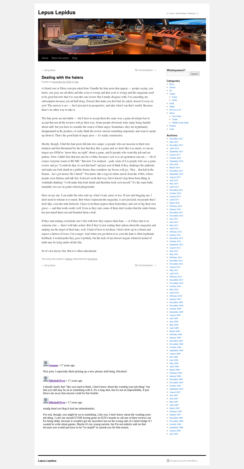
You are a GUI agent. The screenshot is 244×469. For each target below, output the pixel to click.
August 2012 (175, 247)
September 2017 (176, 151)
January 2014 (175, 209)
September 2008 (176, 350)
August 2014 (175, 196)
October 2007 (175, 385)
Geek (172, 103)
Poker (174, 96)
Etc (171, 90)
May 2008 (174, 363)
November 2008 (176, 343)
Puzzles (173, 125)
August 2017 (175, 154)
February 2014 (176, 205)
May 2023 (174, 141)
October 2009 (175, 308)
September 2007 (176, 388)
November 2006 (176, 420)
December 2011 (176, 260)
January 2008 (175, 376)
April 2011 (174, 273)
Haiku (172, 106)
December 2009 (176, 302)
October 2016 (175, 157)
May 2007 (174, 401)
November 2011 (176, 263)
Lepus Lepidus (57, 12)
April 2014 (174, 199)
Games (69, 258)
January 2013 (175, 234)
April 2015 (174, 186)
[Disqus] (99, 311)
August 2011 (175, 266)
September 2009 (176, 311)
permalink (92, 258)
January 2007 (175, 414)
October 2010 (175, 286)
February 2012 (176, 257)
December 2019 (176, 144)
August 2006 (175, 430)
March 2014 (175, 202)
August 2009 (175, 315)
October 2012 (175, 241)
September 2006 (176, 427)
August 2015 (175, 177)
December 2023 (176, 138)
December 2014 (176, 189)
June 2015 (174, 180)
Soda (172, 128)
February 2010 (176, 295)
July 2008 (174, 356)
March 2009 (175, 331)
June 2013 (174, 222)
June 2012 (174, 250)
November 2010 (176, 282)
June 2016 (174, 164)
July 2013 (174, 218)
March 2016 (175, 167)
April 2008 (174, 366)
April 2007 (174, 404)
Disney (173, 87)
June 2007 (174, 398)
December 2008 (176, 340)
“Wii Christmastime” (145, 69)
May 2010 (174, 289)
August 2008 (175, 353)
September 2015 (176, 173)
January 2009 (175, 337)
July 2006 (174, 433)
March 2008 (175, 369)
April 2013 (174, 228)
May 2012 (174, 254)
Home (45, 58)
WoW (174, 100)
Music (172, 112)
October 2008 (175, 347)
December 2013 (176, 212)
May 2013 (174, 225)
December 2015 (176, 170)
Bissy (172, 84)
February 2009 (176, 334)
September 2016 (176, 161)
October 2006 (175, 424)
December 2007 (176, 379)
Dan (77, 81)
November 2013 (176, 215)
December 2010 (176, 279)
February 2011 (176, 276)
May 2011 (174, 270)
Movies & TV (175, 109)
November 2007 (176, 382)
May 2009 (174, 324)
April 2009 (174, 327)
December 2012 (176, 238)
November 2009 (176, 305)
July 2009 (174, 318)
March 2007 (175, 408)
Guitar (175, 119)
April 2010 (174, 292)
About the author (60, 58)
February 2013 (176, 231)
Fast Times (176, 116)
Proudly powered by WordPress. (184, 460)
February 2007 (176, 411)
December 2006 (176, 417)
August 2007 (175, 392)
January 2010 (175, 299)
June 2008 (174, 359)
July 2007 (174, 395)
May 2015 (174, 183)
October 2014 (175, 193)
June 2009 (174, 321)
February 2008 (176, 372)
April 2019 (174, 148)
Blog (74, 58)
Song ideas (48, 69)
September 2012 (176, 244)
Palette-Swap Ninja (180, 122)
